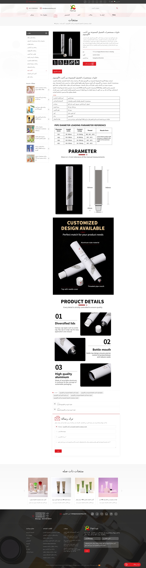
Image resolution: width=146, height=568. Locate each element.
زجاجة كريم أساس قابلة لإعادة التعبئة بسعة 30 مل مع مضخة (71, 536)
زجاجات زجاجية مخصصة (49, 557)
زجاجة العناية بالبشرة (32, 60)
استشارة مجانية (32, 1)
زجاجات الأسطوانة (31, 50)
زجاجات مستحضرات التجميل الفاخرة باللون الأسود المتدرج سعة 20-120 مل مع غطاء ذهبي (72, 549)
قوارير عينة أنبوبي (31, 54)
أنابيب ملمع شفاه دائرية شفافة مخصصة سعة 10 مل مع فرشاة (71, 544)
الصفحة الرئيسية (30, 532)
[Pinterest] (111, 514)
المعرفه (28, 543)
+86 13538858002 (40, 517)
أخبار (79, 15)
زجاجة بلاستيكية (31, 67)
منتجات (55, 15)
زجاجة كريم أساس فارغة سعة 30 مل (40, 98)
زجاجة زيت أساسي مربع (49, 549)
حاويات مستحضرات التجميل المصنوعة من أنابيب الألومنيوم (66, 398)
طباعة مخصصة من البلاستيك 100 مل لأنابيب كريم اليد (82, 500)
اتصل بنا (102, 15)
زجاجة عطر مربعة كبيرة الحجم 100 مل (40, 108)
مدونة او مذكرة (29, 552)
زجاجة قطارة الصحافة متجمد (50, 554)
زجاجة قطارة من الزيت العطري (50, 535)
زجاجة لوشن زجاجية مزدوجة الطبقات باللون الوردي (40, 148)
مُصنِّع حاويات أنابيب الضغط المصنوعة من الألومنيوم (91, 392)
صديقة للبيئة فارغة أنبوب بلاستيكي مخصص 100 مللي (105, 500)
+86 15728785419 (33, 8)
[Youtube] (116, 514)
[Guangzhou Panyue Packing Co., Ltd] (73, 8)
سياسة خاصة (86, 565)
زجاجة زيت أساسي (32, 47)
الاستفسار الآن (88, 63)
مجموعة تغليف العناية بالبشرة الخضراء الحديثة (40, 137)
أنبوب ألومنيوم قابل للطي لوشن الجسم (71, 532)
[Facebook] (97, 514)
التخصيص (67, 15)
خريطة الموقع (77, 565)
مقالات (90, 15)
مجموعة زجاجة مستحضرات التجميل (36, 41)
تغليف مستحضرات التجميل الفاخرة (51, 532)
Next (122, 491)
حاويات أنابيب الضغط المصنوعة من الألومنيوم (69, 392)
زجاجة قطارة (30, 44)
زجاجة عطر (30, 77)
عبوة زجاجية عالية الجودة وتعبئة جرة (51, 540)
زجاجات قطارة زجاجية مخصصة (50, 546)
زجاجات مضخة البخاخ (32, 64)
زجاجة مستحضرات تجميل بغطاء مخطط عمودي (41, 88)
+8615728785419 (46, 519)
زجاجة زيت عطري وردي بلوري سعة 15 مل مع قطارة (72, 540)
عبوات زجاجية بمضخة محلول (50, 552)
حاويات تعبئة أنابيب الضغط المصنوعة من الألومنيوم (81, 395)
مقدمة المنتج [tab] (57, 71)
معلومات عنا (44, 15)
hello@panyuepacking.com (49, 8)
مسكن (32, 15)
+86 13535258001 (40, 515)
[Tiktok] (92, 514)
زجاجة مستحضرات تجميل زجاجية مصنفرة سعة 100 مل (41, 158)
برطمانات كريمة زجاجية (33, 57)
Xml (82, 565)
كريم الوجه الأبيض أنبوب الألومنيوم (61, 395)
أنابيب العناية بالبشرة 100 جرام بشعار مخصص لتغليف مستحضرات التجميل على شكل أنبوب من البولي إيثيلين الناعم (58, 500)
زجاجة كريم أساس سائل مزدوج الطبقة (40, 117)
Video (114, 15)
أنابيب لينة (29, 70)
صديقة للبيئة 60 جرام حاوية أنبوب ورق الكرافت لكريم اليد (35, 500)
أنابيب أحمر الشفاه (31, 73)
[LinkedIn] (106, 514)
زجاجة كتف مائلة (31, 37)
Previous (24, 491)
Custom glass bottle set (49, 543)
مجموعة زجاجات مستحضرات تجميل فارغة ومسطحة (40, 128)
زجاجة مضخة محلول (48, 538)
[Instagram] (101, 514)
